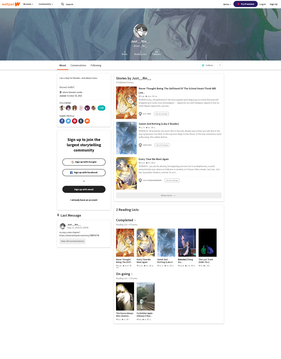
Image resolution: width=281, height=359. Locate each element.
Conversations (78, 65)
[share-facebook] (62, 121)
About (62, 65)
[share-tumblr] (81, 121)
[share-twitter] (68, 121)
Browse (27, 3)
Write (226, 4)
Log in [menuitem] (262, 4)
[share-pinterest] (74, 121)
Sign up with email (84, 189)
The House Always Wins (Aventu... (124, 314)
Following (96, 65)
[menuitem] (207, 65)
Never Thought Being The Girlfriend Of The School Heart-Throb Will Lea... (177, 90)
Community (45, 3)
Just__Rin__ (74, 224)
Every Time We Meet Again (154, 159)
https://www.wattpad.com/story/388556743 (79, 235)
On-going (123, 274)
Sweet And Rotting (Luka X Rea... (165, 260)
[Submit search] (62, 4)
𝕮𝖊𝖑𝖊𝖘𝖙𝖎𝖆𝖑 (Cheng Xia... (185, 260)
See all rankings (161, 114)
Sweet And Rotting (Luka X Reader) (159, 123)
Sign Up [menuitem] (273, 4)
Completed (124, 220)
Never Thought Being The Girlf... (124, 260)
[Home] (11, 4)
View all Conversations (72, 241)
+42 (102, 107)
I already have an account (83, 199)
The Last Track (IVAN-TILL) (206, 260)
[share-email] (87, 121)
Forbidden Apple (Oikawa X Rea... (145, 314)
